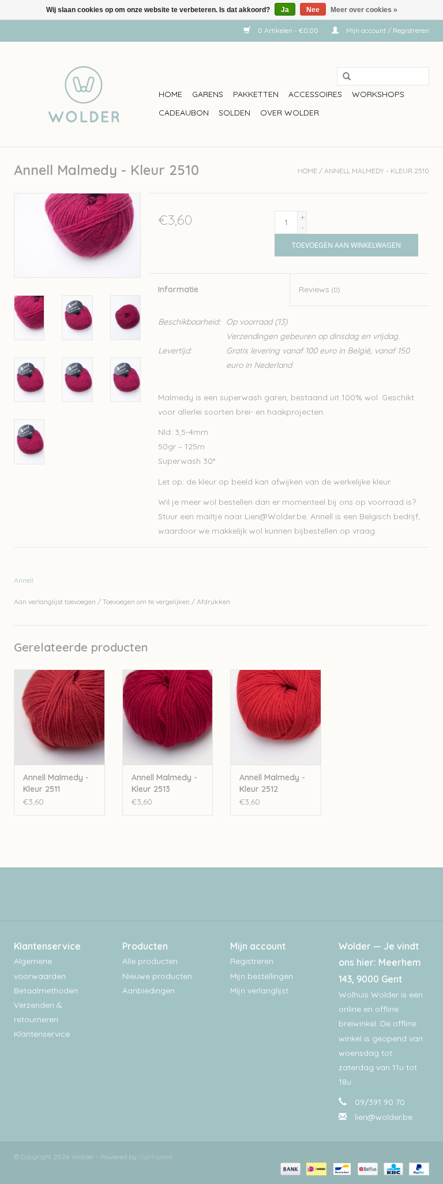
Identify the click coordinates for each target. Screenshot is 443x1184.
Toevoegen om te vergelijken (147, 601)
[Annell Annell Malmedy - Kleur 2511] (59, 717)
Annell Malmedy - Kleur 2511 (56, 783)
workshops (378, 94)
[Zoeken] (342, 77)
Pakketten (256, 94)
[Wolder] (84, 94)
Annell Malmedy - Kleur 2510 (376, 170)
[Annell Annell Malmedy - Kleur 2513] (167, 717)
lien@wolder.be (383, 1117)
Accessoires (315, 94)
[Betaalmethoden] (289, 1168)
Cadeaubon (184, 112)
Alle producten (150, 961)
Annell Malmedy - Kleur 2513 (164, 783)
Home (170, 94)
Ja (285, 10)
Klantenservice (42, 1034)
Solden (234, 112)
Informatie (178, 289)
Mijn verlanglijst (259, 990)
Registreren (251, 961)
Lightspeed (155, 1156)
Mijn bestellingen (261, 976)
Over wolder (289, 112)
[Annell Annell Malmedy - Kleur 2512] (275, 717)
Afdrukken (213, 601)
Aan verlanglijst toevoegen (55, 601)
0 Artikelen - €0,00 (288, 30)
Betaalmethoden (46, 990)
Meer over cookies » (364, 10)
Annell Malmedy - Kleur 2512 (272, 783)
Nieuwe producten (157, 976)
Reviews (319, 289)
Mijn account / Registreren (386, 30)
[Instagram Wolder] (232, 894)
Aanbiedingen (148, 990)
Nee (313, 10)
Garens (207, 94)
